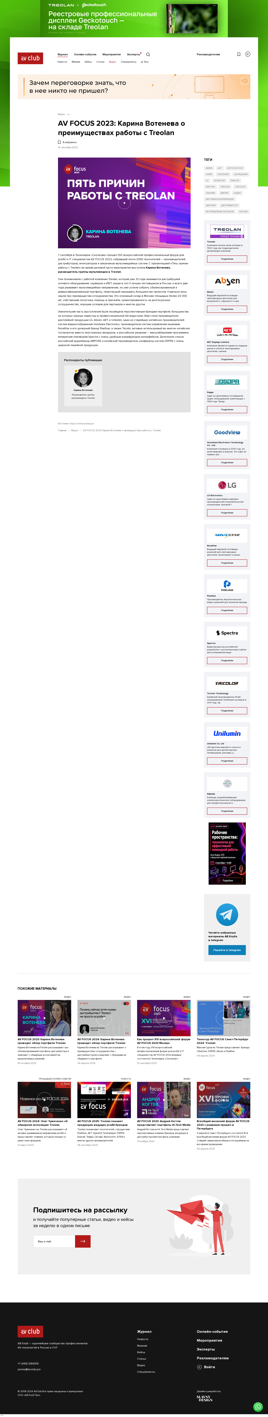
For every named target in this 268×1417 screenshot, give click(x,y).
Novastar (219, 180)
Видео (112, 61)
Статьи (100, 61)
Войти (209, 1367)
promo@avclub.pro (29, 1369)
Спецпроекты (128, 61)
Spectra (210, 187)
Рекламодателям (208, 54)
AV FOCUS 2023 (235, 168)
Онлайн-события (85, 54)
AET (220, 168)
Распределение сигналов (220, 211)
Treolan (225, 187)
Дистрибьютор (229, 205)
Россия (243, 211)
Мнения (76, 61)
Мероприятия (112, 54)
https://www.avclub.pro (82, 423)
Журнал (63, 54)
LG (207, 180)
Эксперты (133, 54)
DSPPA (209, 174)
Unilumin (210, 193)
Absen (209, 168)
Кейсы (88, 61)
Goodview (223, 174)
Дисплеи (211, 205)
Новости (62, 61)
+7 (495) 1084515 (28, 1363)
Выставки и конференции (220, 199)
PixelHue (234, 180)
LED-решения (241, 174)
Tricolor (240, 187)
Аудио (237, 193)
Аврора (224, 193)
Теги (145, 61)
